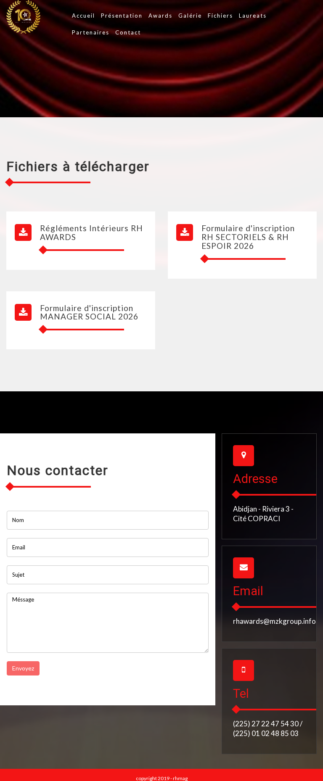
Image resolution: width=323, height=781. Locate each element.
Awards (160, 15)
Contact (128, 32)
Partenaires (90, 32)
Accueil (83, 15)
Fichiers (220, 15)
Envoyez (23, 668)
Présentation (122, 15)
